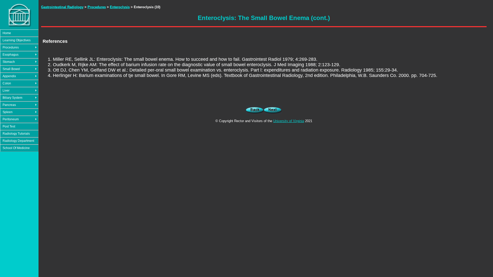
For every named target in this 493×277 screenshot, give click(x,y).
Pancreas (9, 105)
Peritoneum (11, 119)
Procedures (11, 47)
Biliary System (12, 98)
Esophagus (10, 54)
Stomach (9, 62)
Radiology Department (18, 141)
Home (7, 33)
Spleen (8, 112)
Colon (7, 83)
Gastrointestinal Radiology (62, 7)
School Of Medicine (16, 148)
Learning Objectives (17, 40)
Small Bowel (11, 69)
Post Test (9, 126)
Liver (6, 90)
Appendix (9, 76)
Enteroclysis (120, 7)
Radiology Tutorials (16, 133)
